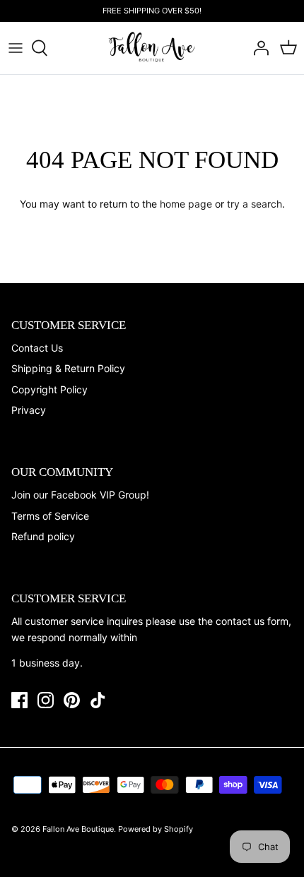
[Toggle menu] (15, 48)
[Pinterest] (72, 700)
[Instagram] (45, 700)
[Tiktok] (98, 700)
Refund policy (43, 536)
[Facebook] (19, 700)
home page (186, 204)
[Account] (257, 48)
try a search (254, 204)
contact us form (252, 621)
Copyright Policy (49, 389)
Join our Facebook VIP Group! (80, 495)
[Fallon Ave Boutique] (152, 47)
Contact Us (37, 348)
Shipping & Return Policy (68, 368)
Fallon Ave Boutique (78, 829)
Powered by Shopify (155, 829)
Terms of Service (50, 516)
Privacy (28, 410)
